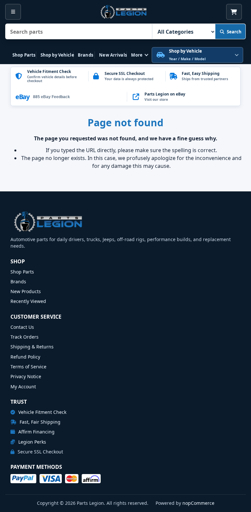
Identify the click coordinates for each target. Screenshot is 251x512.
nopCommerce (198, 503)
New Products (25, 291)
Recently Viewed (28, 301)
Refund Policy (25, 357)
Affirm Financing (36, 432)
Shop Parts (23, 55)
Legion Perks (31, 442)
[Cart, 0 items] (234, 12)
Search (234, 32)
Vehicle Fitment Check (41, 412)
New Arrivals (113, 55)
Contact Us (22, 327)
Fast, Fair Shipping (39, 422)
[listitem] (183, 97)
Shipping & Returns (32, 347)
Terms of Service (28, 366)
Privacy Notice (25, 376)
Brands (85, 55)
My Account (23, 386)
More (136, 55)
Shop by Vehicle (57, 55)
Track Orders (24, 337)
